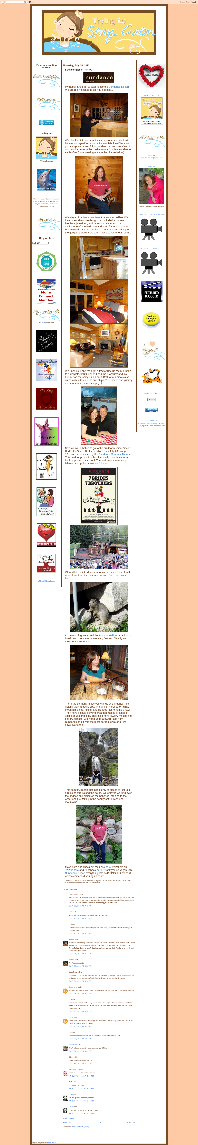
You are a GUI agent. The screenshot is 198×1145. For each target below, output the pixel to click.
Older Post (131, 1122)
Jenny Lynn (73, 987)
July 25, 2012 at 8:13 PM (80, 918)
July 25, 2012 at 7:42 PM (80, 906)
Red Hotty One (74, 1069)
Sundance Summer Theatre (115, 454)
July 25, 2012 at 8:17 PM (80, 933)
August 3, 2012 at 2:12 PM (81, 1101)
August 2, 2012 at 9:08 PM (81, 1076)
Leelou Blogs (51, 1143)
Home (99, 1122)
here (108, 867)
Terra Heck (73, 1044)
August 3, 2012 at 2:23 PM (81, 1113)
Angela (71, 1017)
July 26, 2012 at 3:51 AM (80, 1026)
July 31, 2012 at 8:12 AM (80, 1063)
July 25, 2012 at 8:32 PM (80, 954)
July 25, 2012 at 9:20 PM (80, 1011)
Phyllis (71, 1094)
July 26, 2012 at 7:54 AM (80, 1039)
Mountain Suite (91, 217)
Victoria (71, 939)
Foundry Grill (106, 635)
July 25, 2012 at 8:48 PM (80, 981)
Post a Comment (68, 1119)
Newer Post (67, 1122)
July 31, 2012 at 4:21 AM (80, 1051)
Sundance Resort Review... (79, 70)
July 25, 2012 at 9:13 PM (80, 993)
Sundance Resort (119, 86)
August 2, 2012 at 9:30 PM (81, 1088)
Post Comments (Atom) (80, 1126)
